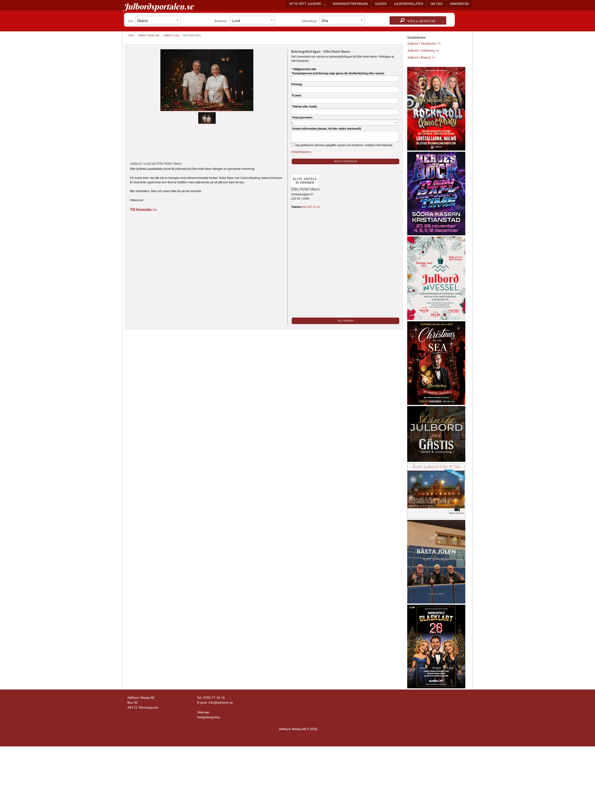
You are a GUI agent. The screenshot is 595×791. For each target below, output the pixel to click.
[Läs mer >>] (436, 108)
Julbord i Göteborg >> (423, 50)
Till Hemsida (345, 320)
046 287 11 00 (311, 207)
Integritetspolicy (208, 717)
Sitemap (203, 712)
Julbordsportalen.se (158, 6)
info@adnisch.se (220, 702)
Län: (131, 21)
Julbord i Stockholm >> (424, 43)
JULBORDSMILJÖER (408, 3)
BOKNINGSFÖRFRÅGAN (350, 3)
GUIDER (381, 3)
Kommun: (222, 21)
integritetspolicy (301, 152)
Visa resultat (420, 21)
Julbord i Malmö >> (421, 57)
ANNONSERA (459, 3)
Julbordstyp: (311, 21)
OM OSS (436, 3)
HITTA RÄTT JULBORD (305, 3)
